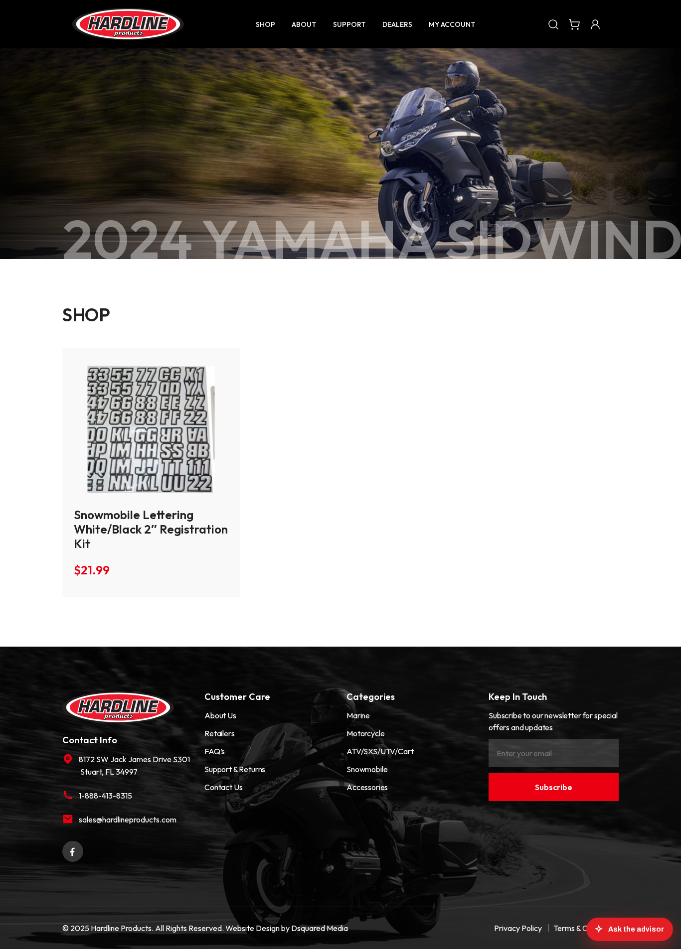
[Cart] (574, 23)
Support (349, 24)
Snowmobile (366, 769)
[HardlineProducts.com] (128, 24)
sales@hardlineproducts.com (127, 819)
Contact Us (223, 787)
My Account (452, 24)
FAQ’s (214, 751)
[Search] (553, 23)
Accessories (367, 787)
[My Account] (595, 23)
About (304, 24)
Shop (265, 24)
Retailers (219, 733)
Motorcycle (365, 733)
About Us (220, 715)
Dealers (397, 24)
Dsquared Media (319, 928)
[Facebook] (72, 850)
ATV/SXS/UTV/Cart (379, 751)
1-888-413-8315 (105, 796)
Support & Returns (234, 769)
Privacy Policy (518, 928)
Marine (358, 715)
